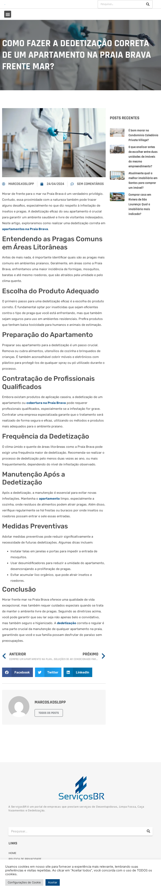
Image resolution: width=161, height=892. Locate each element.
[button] (7, 14)
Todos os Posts (49, 713)
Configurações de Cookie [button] (24, 882)
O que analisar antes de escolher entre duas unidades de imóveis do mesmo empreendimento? (143, 156)
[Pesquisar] (147, 4)
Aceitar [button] (52, 882)
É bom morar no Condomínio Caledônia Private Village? (143, 135)
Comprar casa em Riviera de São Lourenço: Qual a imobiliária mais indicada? (140, 204)
